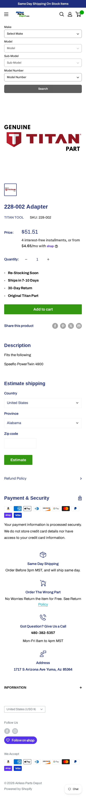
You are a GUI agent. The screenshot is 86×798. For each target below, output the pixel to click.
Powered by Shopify (18, 789)
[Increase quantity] (48, 259)
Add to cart (43, 309)
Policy (43, 604)
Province (11, 414)
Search (43, 88)
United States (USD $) (21, 709)
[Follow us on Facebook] (7, 731)
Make (7, 27)
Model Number (14, 70)
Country (10, 393)
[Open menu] (6, 14)
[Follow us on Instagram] (15, 731)
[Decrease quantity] (26, 259)
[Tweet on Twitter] (71, 326)
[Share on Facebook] (55, 326)
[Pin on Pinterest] (63, 326)
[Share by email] (79, 326)
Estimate (18, 460)
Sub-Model (11, 56)
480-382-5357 (43, 633)
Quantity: (11, 259)
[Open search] (61, 14)
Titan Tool (14, 217)
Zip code (11, 434)
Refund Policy (15, 478)
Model (8, 41)
